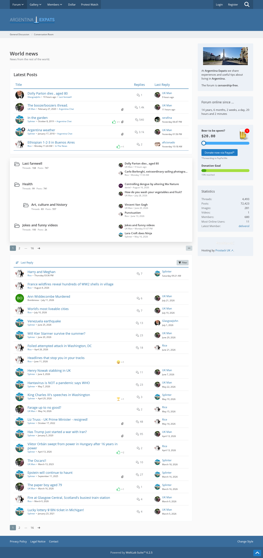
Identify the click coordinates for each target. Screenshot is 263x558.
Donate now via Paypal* (219, 152)
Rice (30, 146)
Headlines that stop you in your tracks (56, 358)
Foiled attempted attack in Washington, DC (60, 346)
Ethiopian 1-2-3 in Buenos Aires (51, 142)
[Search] (247, 4)
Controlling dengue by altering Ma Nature (152, 184)
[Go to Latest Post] (157, 95)
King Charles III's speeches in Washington (59, 395)
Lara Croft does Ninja (138, 233)
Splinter (31, 121)
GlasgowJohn (34, 97)
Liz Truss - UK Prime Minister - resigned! (58, 419)
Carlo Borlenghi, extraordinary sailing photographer (157, 171)
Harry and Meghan (41, 272)
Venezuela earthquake (44, 321)
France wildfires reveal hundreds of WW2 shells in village (70, 284)
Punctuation (133, 212)
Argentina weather (41, 130)
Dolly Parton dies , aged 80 (48, 93)
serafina (167, 117)
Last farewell (65, 97)
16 (32, 248)
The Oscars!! (37, 460)
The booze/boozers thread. (48, 105)
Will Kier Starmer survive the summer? (56, 333)
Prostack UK (222, 250)
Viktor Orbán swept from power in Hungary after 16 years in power (73, 446)
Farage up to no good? (44, 407)
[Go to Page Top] (257, 553)
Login (219, 4)
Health (27, 184)
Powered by (131, 552)
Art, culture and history (49, 204)
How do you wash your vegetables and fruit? (153, 192)
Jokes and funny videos (40, 225)
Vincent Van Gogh (136, 204)
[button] (189, 248)
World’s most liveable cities (48, 309)
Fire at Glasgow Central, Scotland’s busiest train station (69, 497)
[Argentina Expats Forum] (131, 20)
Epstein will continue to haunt (50, 472)
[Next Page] (39, 248)
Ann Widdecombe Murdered (49, 296)
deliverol (244, 226)
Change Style (245, 541)
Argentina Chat (66, 108)
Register (233, 4)
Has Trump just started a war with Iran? (57, 432)
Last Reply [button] (27, 262)
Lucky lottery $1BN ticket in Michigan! (56, 510)
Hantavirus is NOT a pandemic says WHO (59, 383)
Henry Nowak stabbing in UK (49, 370)
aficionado (168, 142)
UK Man (167, 93)
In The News (61, 146)
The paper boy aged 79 (45, 485)
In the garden (38, 117)
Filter (184, 262)
